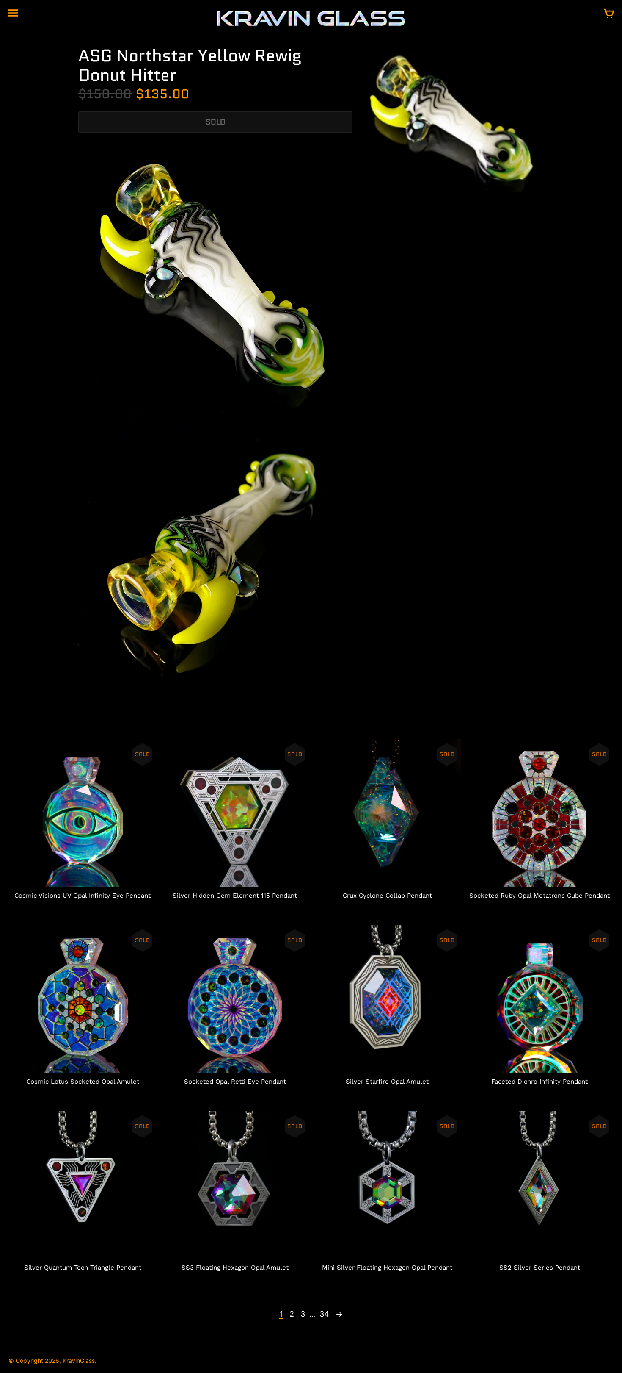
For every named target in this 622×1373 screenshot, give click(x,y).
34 (324, 1313)
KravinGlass (79, 1360)
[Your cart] (609, 14)
